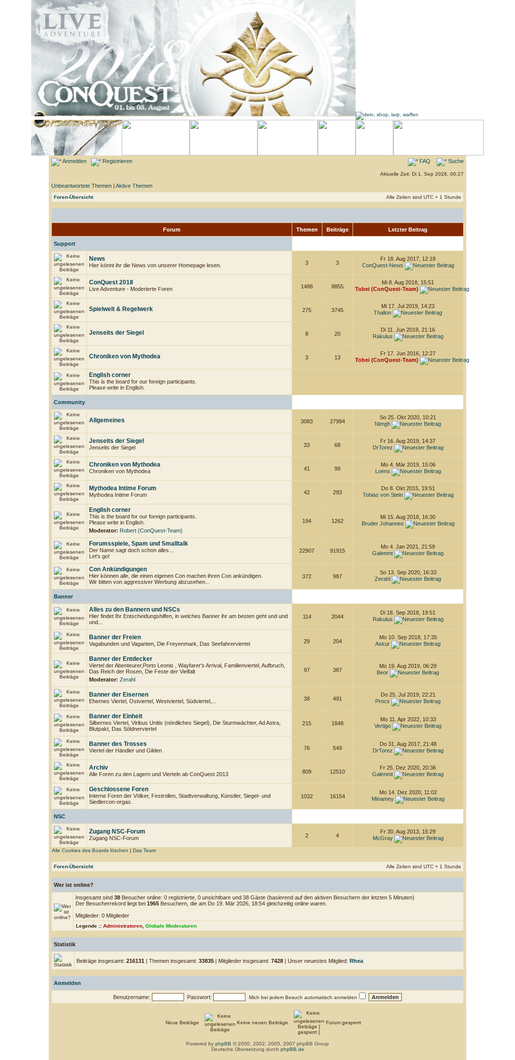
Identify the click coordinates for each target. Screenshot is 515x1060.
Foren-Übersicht (73, 197)
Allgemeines (107, 420)
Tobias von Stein (383, 495)
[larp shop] (387, 114)
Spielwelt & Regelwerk (121, 309)
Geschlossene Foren (118, 789)
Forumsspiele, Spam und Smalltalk (138, 543)
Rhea (356, 961)
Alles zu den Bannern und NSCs (134, 609)
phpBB (223, 1043)
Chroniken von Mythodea (124, 356)
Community (69, 402)
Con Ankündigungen (118, 569)
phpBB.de (292, 1049)
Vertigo (382, 726)
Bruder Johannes (383, 523)
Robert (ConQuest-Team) (151, 530)
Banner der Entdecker (120, 658)
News (97, 258)
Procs (382, 701)
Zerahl (382, 579)
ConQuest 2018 (111, 282)
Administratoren (122, 926)
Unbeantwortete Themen (81, 186)
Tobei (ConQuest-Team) (386, 289)
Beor (382, 672)
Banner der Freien (115, 637)
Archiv (98, 767)
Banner (63, 596)
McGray (383, 838)
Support (64, 244)
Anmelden (74, 161)
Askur (382, 644)
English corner (110, 374)
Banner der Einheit (115, 716)
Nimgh (382, 424)
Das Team (144, 850)
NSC (59, 816)
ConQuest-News (382, 265)
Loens (382, 471)
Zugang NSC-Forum (117, 831)
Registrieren (116, 161)
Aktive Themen (134, 186)
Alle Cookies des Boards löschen (90, 850)
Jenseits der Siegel (116, 332)
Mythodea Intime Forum (122, 488)
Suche (455, 161)
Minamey (383, 799)
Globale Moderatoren (171, 926)
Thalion (382, 313)
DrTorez (383, 447)
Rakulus (383, 336)
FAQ (424, 161)
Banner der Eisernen (118, 694)
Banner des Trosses (118, 743)
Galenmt (382, 553)
